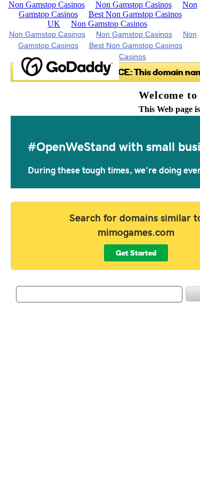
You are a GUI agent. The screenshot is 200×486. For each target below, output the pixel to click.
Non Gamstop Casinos (109, 23)
